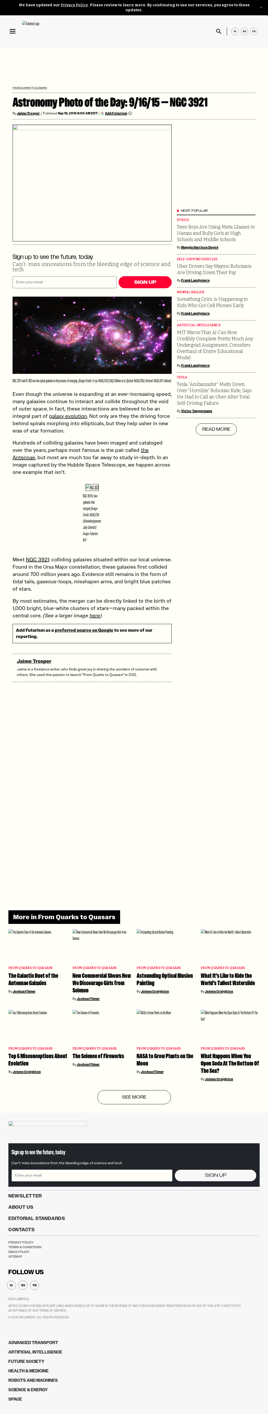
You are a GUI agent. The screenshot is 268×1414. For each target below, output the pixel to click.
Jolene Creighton (155, 991)
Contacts (21, 1230)
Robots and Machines (33, 1380)
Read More (216, 429)
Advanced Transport (33, 1342)
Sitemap (15, 1256)
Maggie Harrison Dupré (199, 247)
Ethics (183, 220)
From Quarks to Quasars (30, 88)
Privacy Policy (74, 5)
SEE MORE (134, 1097)
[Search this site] (218, 31)
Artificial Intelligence (199, 325)
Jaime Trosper (28, 113)
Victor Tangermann (196, 411)
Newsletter (25, 1196)
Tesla (182, 377)
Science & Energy (28, 1389)
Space (15, 1399)
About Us (21, 1207)
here (95, 615)
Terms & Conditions (25, 1247)
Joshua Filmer (24, 991)
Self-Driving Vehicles (197, 259)
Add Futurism (116, 113)
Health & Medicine (28, 1370)
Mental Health (190, 292)
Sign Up (145, 282)
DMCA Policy (19, 1252)
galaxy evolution (68, 416)
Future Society (26, 1361)
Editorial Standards (36, 1218)
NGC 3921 (37, 559)
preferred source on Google (84, 630)
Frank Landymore (195, 280)
